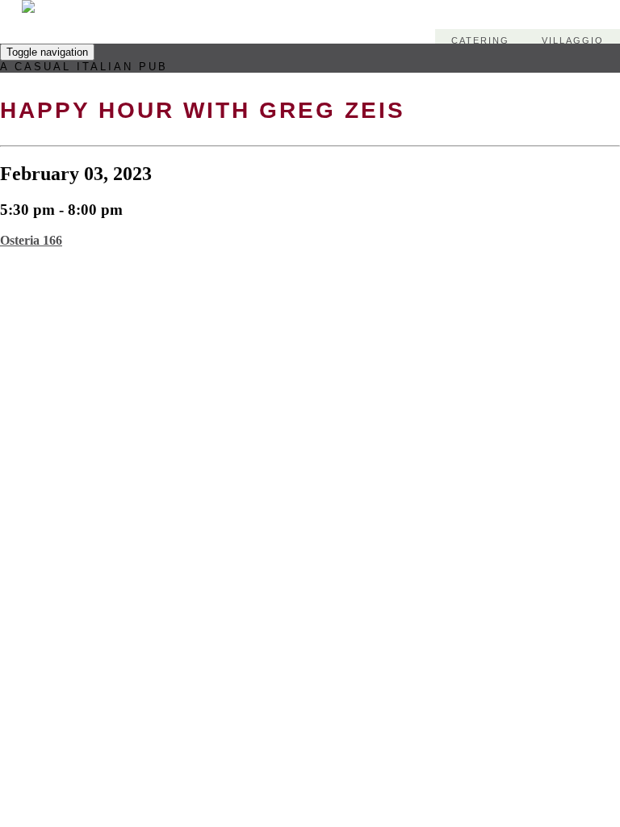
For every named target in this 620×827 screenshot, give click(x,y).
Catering (480, 40)
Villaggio (573, 40)
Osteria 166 (31, 240)
